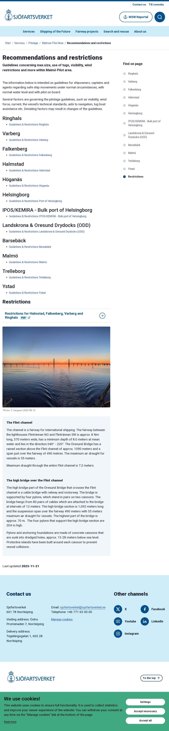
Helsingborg (135, 113)
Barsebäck (134, 145)
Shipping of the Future (55, 31)
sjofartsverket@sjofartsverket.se (82, 607)
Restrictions (135, 176)
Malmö (132, 153)
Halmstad (133, 97)
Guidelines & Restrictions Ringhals (29, 124)
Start (8, 43)
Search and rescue (116, 31)
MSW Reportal (138, 17)
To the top (149, 678)
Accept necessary (145, 711)
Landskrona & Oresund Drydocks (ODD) (141, 135)
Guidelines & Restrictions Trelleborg (30, 277)
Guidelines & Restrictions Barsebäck (30, 246)
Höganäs (133, 105)
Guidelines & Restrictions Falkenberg (30, 155)
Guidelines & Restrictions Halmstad (29, 170)
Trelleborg (134, 160)
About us (140, 31)
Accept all (145, 720)
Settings (145, 702)
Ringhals (133, 73)
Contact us (139, 4)
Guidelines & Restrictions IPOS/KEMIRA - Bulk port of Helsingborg (47, 216)
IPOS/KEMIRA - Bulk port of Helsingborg (144, 123)
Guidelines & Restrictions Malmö (28, 262)
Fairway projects (87, 31)
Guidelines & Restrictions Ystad (27, 292)
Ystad (131, 168)
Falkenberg (134, 89)
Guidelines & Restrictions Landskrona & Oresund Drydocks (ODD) (46, 231)
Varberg (132, 81)
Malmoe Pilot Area (52, 43)
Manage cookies (62, 619)
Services (29, 31)
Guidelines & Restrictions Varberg (28, 139)
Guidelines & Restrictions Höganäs (29, 185)
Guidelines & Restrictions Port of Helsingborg (35, 201)
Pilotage (33, 43)
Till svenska (156, 4)
